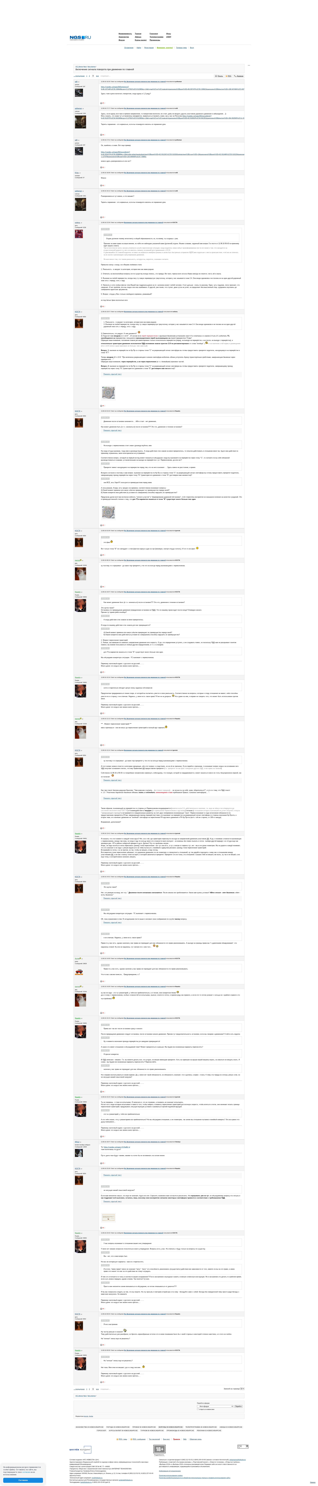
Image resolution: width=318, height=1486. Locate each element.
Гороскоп (154, 34)
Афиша (138, 37)
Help (184, 1439)
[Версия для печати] (101, 103)
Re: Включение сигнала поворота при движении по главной (145, 81)
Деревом (240, 76)
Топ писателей (154, 1439)
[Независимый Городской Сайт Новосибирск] (80, 38)
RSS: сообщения (139, 1439)
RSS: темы (123, 1439)
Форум (122, 40)
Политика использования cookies (171, 1475)
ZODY (168, 37)
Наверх (313, 1482)
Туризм (138, 34)
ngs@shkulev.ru (97, 1478)
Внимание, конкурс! (165, 48)
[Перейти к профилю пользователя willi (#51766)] (79, 96)
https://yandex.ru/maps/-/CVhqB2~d (117, 1147)
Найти (139, 48)
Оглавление (128, 48)
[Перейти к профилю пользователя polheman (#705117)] (80, 128)
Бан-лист (166, 1439)
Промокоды (155, 40)
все (97, 76)
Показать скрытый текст (112, 374)
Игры (168, 34)
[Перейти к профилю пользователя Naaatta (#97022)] (80, 611)
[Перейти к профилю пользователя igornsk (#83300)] (80, 580)
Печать (220, 76)
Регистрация (149, 48)
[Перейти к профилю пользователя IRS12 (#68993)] (79, 1156)
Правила (176, 1439)
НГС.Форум (79, 66)
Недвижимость (125, 34)
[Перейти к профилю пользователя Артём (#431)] (79, 974)
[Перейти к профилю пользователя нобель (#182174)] (79, 237)
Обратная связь (196, 1439)
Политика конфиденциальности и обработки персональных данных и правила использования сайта (194, 1478)
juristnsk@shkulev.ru (126, 1480)
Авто (85, 66)
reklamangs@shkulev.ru (237, 1460)
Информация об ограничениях (170, 1471)
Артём (91, 1416)
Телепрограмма (156, 37)
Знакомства (124, 37)
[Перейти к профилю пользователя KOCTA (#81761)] (79, 327)
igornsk (86, 1416)
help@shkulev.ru (86, 1482)
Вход (192, 48)
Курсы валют (141, 40)
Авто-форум (92, 66)
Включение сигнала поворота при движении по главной (143, 222)
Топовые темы (181, 48)
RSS (229, 76)
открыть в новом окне (206, 1409)
